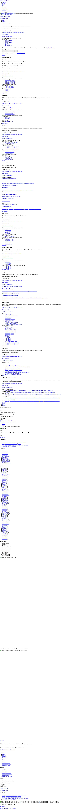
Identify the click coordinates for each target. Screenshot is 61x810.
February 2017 (5, 528)
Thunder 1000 (7, 118)
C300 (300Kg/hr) (8, 241)
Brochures (4, 7)
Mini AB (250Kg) (8, 40)
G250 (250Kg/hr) (8, 266)
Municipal (4, 245)
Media (3, 4)
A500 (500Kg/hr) (8, 231)
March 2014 (4, 539)
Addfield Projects (8, 318)
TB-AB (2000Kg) (8, 45)
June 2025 (4, 471)
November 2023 (5, 476)
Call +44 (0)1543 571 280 (5, 16)
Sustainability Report (6, 765)
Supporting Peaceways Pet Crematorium (12, 365)
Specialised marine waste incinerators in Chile (13, 369)
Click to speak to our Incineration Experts (8, 420)
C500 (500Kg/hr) (8, 242)
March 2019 (4, 509)
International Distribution (7, 774)
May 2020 (4, 498)
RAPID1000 (7, 233)
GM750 (6, 90)
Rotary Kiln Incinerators (9, 236)
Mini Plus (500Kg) (8, 42)
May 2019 (4, 506)
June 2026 (4, 468)
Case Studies (4, 8)
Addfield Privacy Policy (6, 764)
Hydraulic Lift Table (8, 158)
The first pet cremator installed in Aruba (12, 367)
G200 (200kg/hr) (8, 264)
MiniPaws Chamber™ (9, 159)
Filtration (4, 10)
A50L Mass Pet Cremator (9, 143)
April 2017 (4, 526)
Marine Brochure (8, 321)
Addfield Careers (5, 775)
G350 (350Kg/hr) (8, 267)
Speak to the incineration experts (6, 14)
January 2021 (4, 491)
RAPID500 (7, 336)
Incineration (4, 455)
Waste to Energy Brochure (10, 319)
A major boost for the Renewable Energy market (11, 444)
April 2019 (4, 507)
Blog (3, 5)
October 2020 (5, 494)
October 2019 (5, 503)
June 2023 (4, 480)
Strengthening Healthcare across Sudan (12, 373)
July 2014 (4, 535)
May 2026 (4, 469)
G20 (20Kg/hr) (7, 262)
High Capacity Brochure (9, 320)
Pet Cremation (5, 123)
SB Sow (6, 326)
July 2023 (4, 479)
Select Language (3, 12)
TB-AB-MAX (7, 232)
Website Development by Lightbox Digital (8, 808)
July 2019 (4, 504)
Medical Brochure (8, 316)
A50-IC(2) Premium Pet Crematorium (12, 147)
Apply (1, 419)
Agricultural (4, 451)
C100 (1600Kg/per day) (9, 86)
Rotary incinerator (5, 456)
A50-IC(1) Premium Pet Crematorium (12, 146)
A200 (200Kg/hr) (8, 230)
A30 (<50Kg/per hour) (9, 327)
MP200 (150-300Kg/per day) (10, 81)
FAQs (3, 3)
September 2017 (5, 524)
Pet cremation (5, 453)
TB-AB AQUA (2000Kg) (10, 114)
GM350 (6, 89)
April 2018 (4, 517)
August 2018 (4, 514)
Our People (4, 770)
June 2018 (4, 515)
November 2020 (5, 492)
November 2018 (5, 511)
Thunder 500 (7, 117)
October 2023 (5, 477)
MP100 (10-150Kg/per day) (10, 80)
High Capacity (5, 211)
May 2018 (4, 516)
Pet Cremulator (7, 156)
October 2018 (5, 512)
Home (3, 20)
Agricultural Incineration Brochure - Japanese (13, 324)
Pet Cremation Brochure (9, 314)
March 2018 (4, 518)
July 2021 (4, 485)
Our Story (4, 769)
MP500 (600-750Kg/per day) (10, 83)
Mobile (3, 160)
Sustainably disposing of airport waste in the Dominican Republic (17, 372)
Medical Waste (5, 454)
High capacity (5, 450)
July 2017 (4, 525)
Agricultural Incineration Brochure (11, 315)
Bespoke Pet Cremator (9, 153)
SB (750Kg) (7, 43)
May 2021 (4, 487)
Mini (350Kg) (7, 41)
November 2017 (5, 521)
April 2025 (4, 472)
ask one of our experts (21, 53)
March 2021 (4, 489)
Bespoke (4, 755)
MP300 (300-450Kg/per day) (10, 82)
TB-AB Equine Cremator (9, 152)
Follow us (2, 740)
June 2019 (4, 505)
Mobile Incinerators (6, 461)
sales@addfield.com (4, 18)
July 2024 (4, 475)
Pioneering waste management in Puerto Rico (13, 370)
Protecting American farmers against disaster (13, 371)
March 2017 (4, 527)
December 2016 (5, 530)
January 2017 (4, 529)
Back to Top (2, 806)
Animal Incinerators (6, 459)
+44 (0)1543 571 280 (4, 788)
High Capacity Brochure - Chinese (11, 322)
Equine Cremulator (8, 157)
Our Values (4, 771)
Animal (3, 21)
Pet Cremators (5, 458)
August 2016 (4, 532)
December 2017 (5, 520)
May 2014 (4, 537)
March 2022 (4, 484)
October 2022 (5, 483)
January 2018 (4, 519)
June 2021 (4, 486)
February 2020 (5, 500)
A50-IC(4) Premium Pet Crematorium (12, 148)
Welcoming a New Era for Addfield (9, 446)
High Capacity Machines (50, 47)
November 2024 (5, 474)
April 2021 (4, 488)
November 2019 (5, 502)
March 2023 (4, 482)
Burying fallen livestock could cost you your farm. (11, 443)
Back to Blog (2, 437)
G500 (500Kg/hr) (8, 268)
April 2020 (4, 499)
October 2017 (5, 522)
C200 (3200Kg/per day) (9, 87)
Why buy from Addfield (6, 773)
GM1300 (6, 91)
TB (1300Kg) (7, 44)
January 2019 (4, 510)
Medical (3, 55)
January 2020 (4, 501)
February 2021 (5, 490)
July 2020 (4, 496)
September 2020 (5, 495)
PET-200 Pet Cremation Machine (11, 142)
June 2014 (4, 536)
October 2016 (5, 531)
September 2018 (5, 513)
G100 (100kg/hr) (8, 263)
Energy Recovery (5, 269)
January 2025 (4, 473)
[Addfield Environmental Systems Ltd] (7, 13)
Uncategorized (5, 462)
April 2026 (4, 470)
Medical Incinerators (6, 460)
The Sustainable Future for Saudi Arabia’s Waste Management (14, 441)
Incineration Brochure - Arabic (10, 323)
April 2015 (4, 534)
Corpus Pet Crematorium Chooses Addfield (13, 374)
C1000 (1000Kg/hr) (8, 244)
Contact (3, 6)
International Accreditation (7, 776)
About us (4, 2)
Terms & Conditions (6, 763)
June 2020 (4, 497)
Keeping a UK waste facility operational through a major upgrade (17, 366)
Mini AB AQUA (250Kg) (10, 111)
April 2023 (4, 481)
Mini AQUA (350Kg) (9, 113)
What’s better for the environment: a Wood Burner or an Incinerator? (15, 445)
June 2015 (4, 533)
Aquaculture (4, 92)
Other (3, 375)
